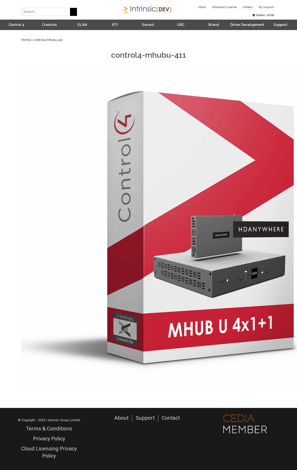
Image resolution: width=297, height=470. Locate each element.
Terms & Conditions (49, 429)
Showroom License (224, 7)
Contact (247, 7)
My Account (266, 7)
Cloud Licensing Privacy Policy (49, 452)
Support (280, 25)
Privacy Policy (49, 439)
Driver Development (247, 25)
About (202, 7)
